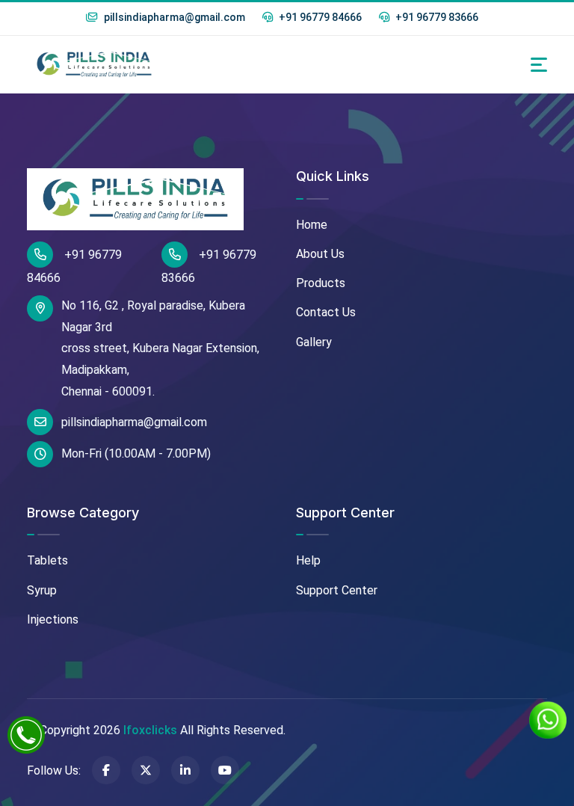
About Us (320, 254)
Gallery (314, 342)
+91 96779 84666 (319, 17)
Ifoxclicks (150, 730)
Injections (52, 619)
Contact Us (326, 312)
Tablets (47, 560)
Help (308, 560)
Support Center (336, 590)
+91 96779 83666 (435, 17)
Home (311, 225)
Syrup (42, 590)
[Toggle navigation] (539, 65)
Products (320, 283)
